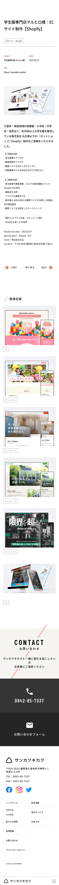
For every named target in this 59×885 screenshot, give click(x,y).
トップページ (12, 803)
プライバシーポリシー (16, 850)
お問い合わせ (12, 840)
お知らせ (35, 822)
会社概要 (10, 815)
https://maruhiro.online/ (15, 72)
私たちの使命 (12, 822)
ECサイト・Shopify (14, 41)
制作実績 (35, 803)
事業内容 (10, 810)
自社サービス (37, 812)
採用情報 (10, 831)
